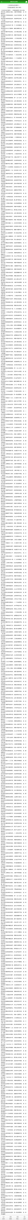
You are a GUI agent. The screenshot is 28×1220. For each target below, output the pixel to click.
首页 (3, 1218)
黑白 (17, 1218)
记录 (24, 1218)
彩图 (10, 1218)
